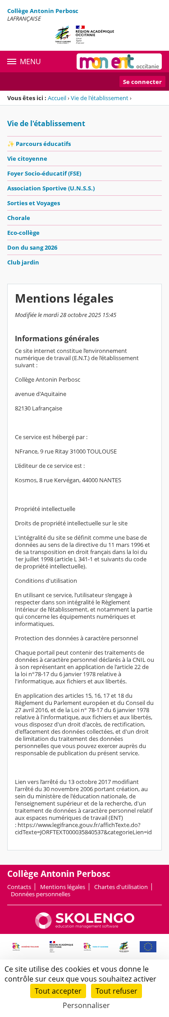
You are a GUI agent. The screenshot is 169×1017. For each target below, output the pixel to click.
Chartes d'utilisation (121, 886)
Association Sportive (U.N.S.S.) (51, 188)
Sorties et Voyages (33, 203)
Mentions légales (62, 886)
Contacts (19, 886)
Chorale (18, 218)
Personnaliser (86, 1005)
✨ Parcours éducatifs (39, 144)
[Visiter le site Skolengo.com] (84, 927)
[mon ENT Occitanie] (119, 61)
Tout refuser (116, 991)
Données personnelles (40, 894)
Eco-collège (23, 233)
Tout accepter (58, 991)
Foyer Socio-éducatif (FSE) (44, 173)
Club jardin (23, 262)
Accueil (57, 98)
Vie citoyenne (27, 158)
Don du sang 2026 (32, 247)
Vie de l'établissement (99, 98)
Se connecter (142, 82)
